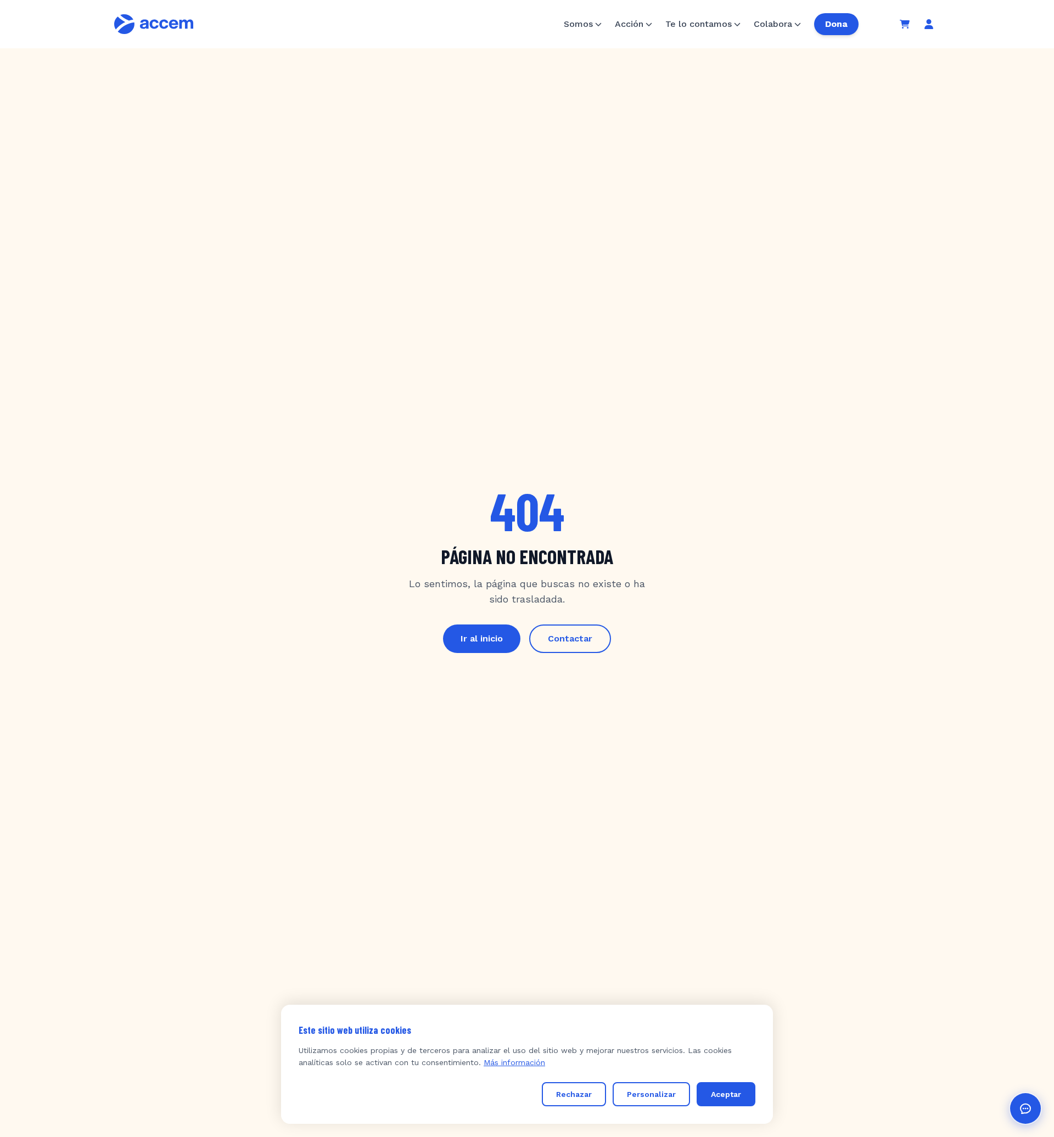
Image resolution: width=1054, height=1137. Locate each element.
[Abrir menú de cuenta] (929, 24)
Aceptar (726, 1094)
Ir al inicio (482, 638)
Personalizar (651, 1094)
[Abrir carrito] (905, 24)
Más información (514, 1062)
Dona (836, 24)
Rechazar (574, 1094)
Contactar (570, 638)
